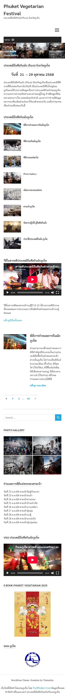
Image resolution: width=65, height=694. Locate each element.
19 (28, 398)
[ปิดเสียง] (52, 292)
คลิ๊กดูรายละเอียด (38, 385)
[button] (7, 40)
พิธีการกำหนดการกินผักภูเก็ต (36, 125)
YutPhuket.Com (42, 688)
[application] (32, 279)
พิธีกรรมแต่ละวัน (30, 157)
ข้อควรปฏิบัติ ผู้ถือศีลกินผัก (35, 222)
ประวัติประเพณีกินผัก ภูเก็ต (35, 239)
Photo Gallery (11, 55)
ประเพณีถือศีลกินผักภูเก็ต (18, 117)
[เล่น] (7, 292)
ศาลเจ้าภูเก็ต (29, 206)
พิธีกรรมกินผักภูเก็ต (32, 141)
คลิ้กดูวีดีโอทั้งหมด (13, 320)
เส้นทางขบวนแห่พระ (32, 190)
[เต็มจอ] (57, 292)
